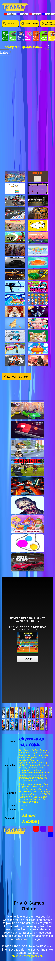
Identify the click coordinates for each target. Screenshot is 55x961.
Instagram (36, 14)
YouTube (11, 14)
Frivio (19, 946)
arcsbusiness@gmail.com (28, 956)
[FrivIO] (15, 7)
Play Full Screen (17, 376)
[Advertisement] (27, 82)
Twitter (24, 14)
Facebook (50, 14)
